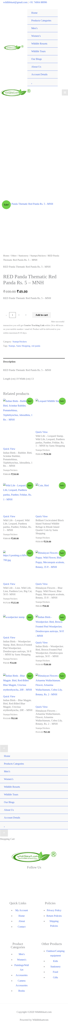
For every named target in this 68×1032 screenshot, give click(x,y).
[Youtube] (34, 887)
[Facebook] (13, 876)
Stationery (23, 255)
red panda (35, 346)
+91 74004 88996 (38, 2)
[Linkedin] (55, 876)
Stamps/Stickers (38, 255)
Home (6, 255)
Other (14, 255)
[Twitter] (34, 876)
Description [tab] (9, 361)
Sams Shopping (23, 346)
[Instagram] (13, 887)
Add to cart (41, 315)
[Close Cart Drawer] (4, 833)
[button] (59, 207)
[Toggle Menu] (62, 806)
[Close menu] (4, 748)
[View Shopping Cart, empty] (63, 47)
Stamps (12, 346)
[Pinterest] (55, 887)
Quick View (9, 448)
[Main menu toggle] (65, 92)
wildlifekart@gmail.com (15, 2)
